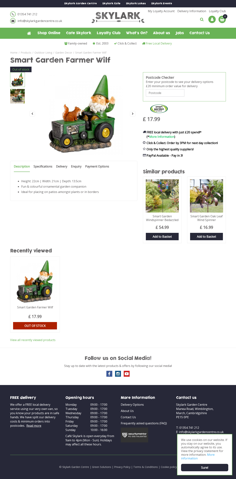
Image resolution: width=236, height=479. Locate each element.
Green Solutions (101, 467)
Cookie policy (169, 467)
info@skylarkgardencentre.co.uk (40, 21)
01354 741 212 (27, 14)
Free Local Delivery (159, 43)
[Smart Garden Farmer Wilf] (82, 114)
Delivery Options (132, 405)
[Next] (133, 114)
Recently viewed (31, 251)
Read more (33, 426)
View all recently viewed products (32, 340)
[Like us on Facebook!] (109, 374)
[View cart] (222, 19)
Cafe (111, 3)
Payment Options (97, 166)
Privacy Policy (122, 467)
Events (161, 3)
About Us (127, 411)
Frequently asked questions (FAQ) (144, 423)
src (202, 19)
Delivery (61, 166)
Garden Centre (80, 3)
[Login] (212, 19)
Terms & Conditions (145, 467)
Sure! (204, 468)
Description (22, 166)
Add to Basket (162, 237)
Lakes (136, 3)
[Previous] (32, 114)
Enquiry (76, 166)
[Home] (29, 33)
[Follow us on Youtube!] (127, 374)
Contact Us (128, 417)
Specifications (43, 166)
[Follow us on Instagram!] (118, 374)
